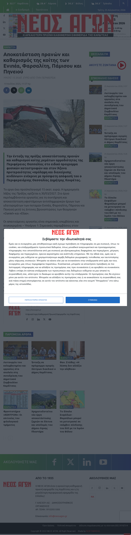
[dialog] (65, 267)
